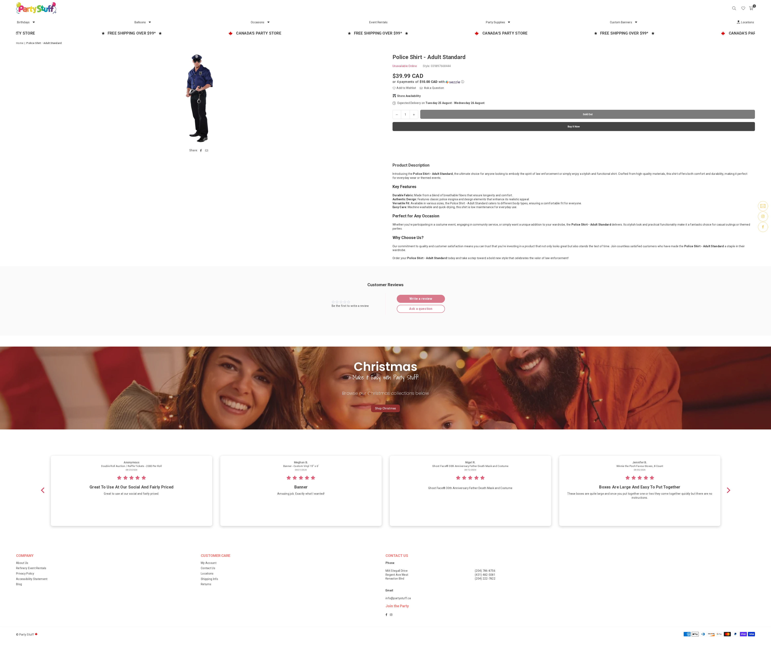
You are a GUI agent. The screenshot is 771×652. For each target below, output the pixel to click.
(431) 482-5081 (485, 574)
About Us (22, 563)
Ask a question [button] (420, 309)
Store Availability (409, 95)
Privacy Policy (25, 573)
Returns (206, 584)
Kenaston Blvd (395, 578)
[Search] (734, 8)
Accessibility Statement (31, 579)
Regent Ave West (397, 574)
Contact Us (208, 568)
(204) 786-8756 (485, 570)
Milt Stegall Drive (397, 570)
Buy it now (574, 126)
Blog (19, 584)
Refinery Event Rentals (31, 568)
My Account (208, 563)
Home (19, 43)
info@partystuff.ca (398, 598)
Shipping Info (209, 579)
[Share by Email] (206, 151)
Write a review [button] (420, 299)
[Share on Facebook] (201, 151)
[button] (751, 8)
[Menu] (737, 8)
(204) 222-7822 (485, 578)
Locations (207, 573)
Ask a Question (433, 88)
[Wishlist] (743, 8)
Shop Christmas (385, 408)
